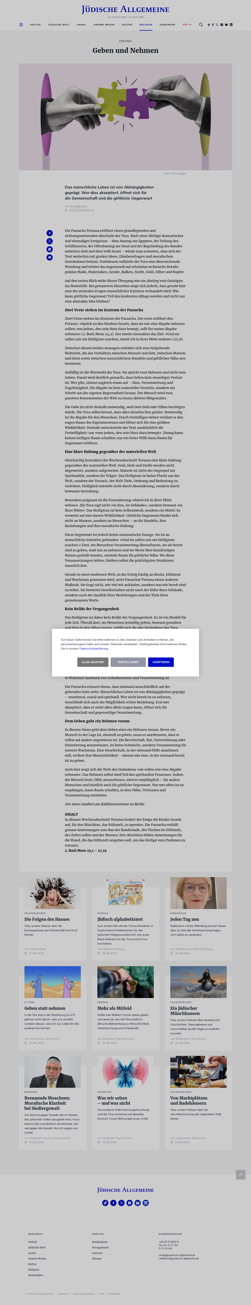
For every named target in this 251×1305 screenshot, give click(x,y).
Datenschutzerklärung (93, 649)
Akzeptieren (161, 662)
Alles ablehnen (93, 662)
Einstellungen (128, 662)
